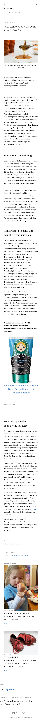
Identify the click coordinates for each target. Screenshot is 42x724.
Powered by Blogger (23, 713)
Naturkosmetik (19, 544)
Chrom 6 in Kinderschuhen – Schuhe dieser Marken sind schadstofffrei (20, 662)
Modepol (9, 8)
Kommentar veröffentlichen (16, 555)
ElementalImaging (27, 717)
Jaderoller (33, 509)
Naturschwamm (10, 196)
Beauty (11, 544)
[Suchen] (36, 3)
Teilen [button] (5, 541)
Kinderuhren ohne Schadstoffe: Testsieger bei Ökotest (19, 616)
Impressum (10, 689)
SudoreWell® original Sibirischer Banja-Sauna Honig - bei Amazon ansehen (21, 389)
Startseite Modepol (15, 13)
